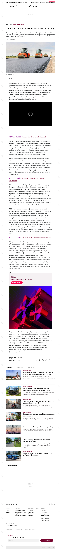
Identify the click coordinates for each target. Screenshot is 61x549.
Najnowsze (30, 367)
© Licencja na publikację (15, 357)
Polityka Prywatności (20, 510)
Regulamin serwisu (19, 514)
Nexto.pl (43, 514)
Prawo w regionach (18, 24)
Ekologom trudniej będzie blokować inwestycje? (36, 238)
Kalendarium (19, 529)
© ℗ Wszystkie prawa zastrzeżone (18, 359)
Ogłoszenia (31, 512)
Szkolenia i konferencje (11, 525)
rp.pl (10, 78)
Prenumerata (31, 514)
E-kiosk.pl (43, 510)
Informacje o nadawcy (20, 515)
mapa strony (9, 529)
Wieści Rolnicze (45, 518)
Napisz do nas (9, 514)
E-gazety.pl (44, 512)
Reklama (30, 510)
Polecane (20, 367)
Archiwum (30, 515)
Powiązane (9, 367)
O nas (7, 510)
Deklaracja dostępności (20, 517)
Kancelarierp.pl (45, 517)
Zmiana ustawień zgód (20, 512)
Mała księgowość (45, 515)
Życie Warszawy (45, 520)
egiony (35, 6)
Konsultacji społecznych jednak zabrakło (34, 137)
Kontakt (8, 512)
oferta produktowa (30, 529)
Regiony (10, 24)
